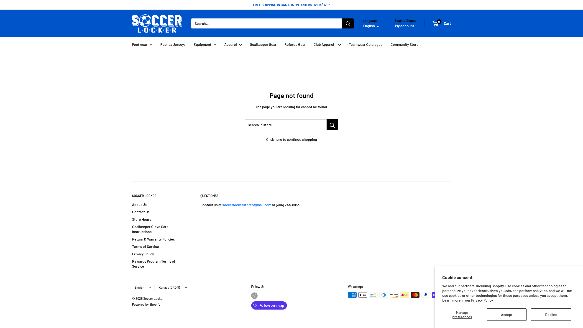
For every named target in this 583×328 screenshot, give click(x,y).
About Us (139, 204)
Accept (506, 314)
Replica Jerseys (173, 44)
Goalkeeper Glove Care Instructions (150, 229)
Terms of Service (145, 246)
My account (404, 25)
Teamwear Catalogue (366, 44)
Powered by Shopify (146, 304)
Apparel (230, 44)
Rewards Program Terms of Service (153, 263)
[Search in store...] (332, 124)
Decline (551, 314)
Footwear (139, 44)
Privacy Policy (482, 300)
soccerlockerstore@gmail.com (246, 204)
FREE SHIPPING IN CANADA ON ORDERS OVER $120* (291, 5)
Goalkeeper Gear (263, 44)
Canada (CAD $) (169, 287)
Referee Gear (295, 44)
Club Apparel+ (325, 44)
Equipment (202, 44)
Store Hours (141, 219)
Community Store (405, 44)
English (139, 287)
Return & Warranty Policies (153, 239)
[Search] (348, 23)
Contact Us (141, 212)
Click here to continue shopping (291, 139)
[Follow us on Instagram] (254, 295)
